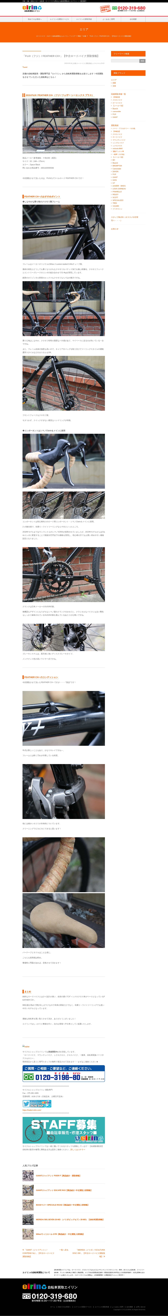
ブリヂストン (117, 209)
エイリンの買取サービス (59, 19)
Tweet (25, 67)
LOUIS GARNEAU (119, 189)
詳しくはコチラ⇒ (77, 1149)
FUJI (102, 63)
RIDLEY (115, 194)
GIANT (115, 117)
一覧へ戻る (63, 1250)
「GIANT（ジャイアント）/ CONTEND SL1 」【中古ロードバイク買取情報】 (38, 1253)
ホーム (52, 1307)
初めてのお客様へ (35, 19)
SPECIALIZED (118, 200)
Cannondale (117, 169)
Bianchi (115, 109)
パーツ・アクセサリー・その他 (124, 128)
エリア (73, 36)
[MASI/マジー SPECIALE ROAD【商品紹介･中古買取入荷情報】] (56, 1210)
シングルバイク (118, 143)
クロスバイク (117, 100)
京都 (84, 36)
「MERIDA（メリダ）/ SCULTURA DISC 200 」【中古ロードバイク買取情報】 (89, 1253)
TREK (115, 203)
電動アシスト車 (118, 151)
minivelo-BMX (118, 148)
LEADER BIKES (119, 186)
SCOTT (115, 197)
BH (114, 160)
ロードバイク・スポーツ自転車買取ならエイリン (52, 36)
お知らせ (114, 229)
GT (114, 183)
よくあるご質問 (109, 19)
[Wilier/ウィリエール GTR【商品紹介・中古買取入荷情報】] (54, 1239)
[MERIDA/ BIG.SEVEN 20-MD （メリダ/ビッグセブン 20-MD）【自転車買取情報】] (63, 1224)
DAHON (115, 171)
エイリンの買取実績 (84, 19)
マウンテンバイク (119, 140)
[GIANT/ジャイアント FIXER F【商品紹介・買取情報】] (52, 1181)
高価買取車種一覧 (118, 94)
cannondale (117, 111)
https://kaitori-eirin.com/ (32, 1110)
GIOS (115, 180)
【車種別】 (117, 97)
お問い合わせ (140, 1307)
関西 (79, 36)
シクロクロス (96, 63)
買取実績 (89, 63)
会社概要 (133, 19)
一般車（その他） (119, 154)
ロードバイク (80, 63)
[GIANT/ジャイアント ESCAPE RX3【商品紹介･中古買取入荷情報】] (57, 1195)
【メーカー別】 (118, 106)
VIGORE (116, 206)
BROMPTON (117, 166)
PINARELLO (117, 192)
